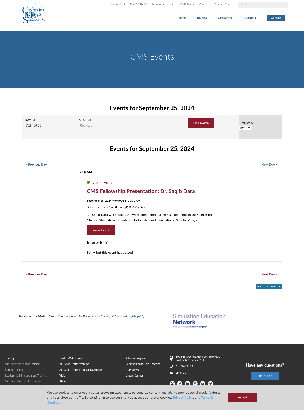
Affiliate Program (136, 358)
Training (202, 17)
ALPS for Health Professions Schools (80, 370)
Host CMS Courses (70, 358)
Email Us (181, 373)
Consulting (225, 17)
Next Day (269, 164)
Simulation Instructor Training (22, 364)
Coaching (249, 17)
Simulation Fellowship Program (23, 381)
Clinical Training (14, 370)
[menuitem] (117, 5)
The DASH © (138, 4)
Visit (173, 4)
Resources (158, 4)
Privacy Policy (183, 397)
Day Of (30, 120)
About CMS (117, 4)
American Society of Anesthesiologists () (116, 316)
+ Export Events (268, 287)
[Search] (282, 5)
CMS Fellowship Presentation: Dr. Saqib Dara (141, 191)
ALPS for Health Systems (74, 364)
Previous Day (36, 164)
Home (182, 17)
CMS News (187, 4)
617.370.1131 (184, 366)
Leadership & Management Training (26, 375)
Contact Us (265, 376)
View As (248, 123)
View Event (101, 230)
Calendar (205, 4)
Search (85, 120)
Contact (276, 17)
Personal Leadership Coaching (143, 364)
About (63, 381)
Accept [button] (242, 397)
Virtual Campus (225, 4)
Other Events (102, 182)
